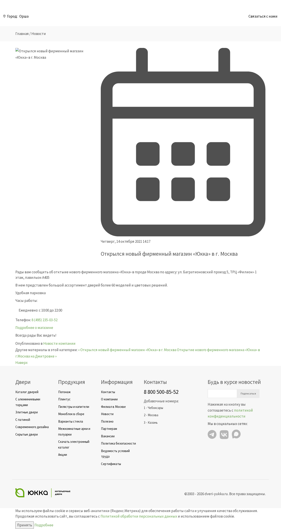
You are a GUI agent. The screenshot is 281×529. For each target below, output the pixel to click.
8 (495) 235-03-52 (45, 319)
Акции (62, 454)
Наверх (21, 362)
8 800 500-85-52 (161, 391)
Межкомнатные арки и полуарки (74, 431)
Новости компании (59, 343)
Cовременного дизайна (32, 427)
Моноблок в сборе (71, 414)
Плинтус (64, 399)
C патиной (22, 420)
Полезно (107, 421)
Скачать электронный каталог (73, 444)
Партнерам (109, 429)
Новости (38, 33)
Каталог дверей (26, 392)
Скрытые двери (26, 434)
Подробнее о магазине (34, 327)
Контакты (108, 392)
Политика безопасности (118, 443)
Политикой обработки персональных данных (139, 516)
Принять (24, 525)
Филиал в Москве (113, 407)
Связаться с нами (263, 16)
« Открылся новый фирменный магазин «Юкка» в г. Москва (127, 349)
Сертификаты (111, 464)
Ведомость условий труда (115, 454)
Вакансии (108, 436)
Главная (22, 33)
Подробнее (43, 525)
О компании (109, 399)
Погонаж (64, 392)
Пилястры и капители (73, 407)
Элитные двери (26, 412)
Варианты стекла (70, 421)
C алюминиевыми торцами (27, 402)
